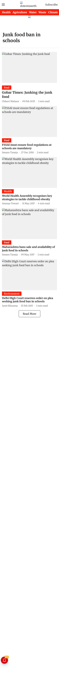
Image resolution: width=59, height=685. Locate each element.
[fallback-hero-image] (29, 67)
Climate (53, 12)
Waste (42, 12)
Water (33, 12)
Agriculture (20, 12)
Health (6, 12)
